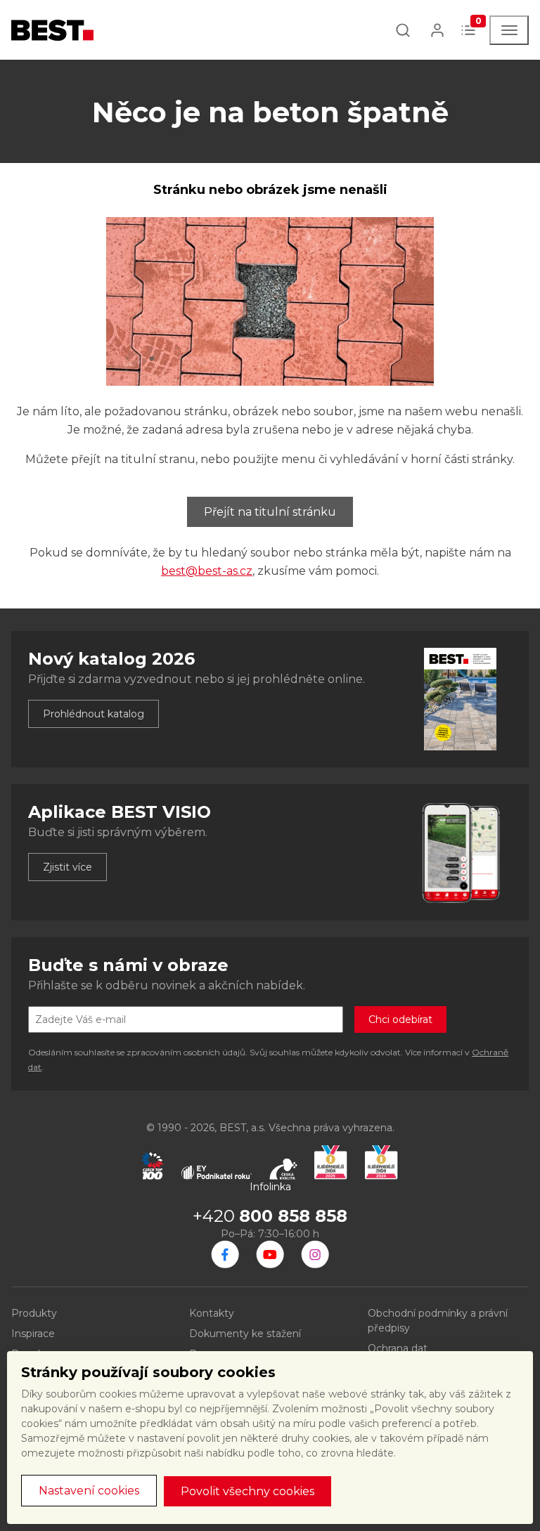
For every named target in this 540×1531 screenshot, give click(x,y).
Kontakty (211, 1313)
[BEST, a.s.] (225, 1254)
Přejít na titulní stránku (270, 512)
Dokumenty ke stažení (245, 1333)
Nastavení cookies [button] (89, 1490)
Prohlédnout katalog (93, 714)
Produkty (34, 1313)
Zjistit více (67, 867)
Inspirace (33, 1333)
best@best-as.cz (206, 571)
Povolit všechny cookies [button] (247, 1491)
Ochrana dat (398, 1348)
